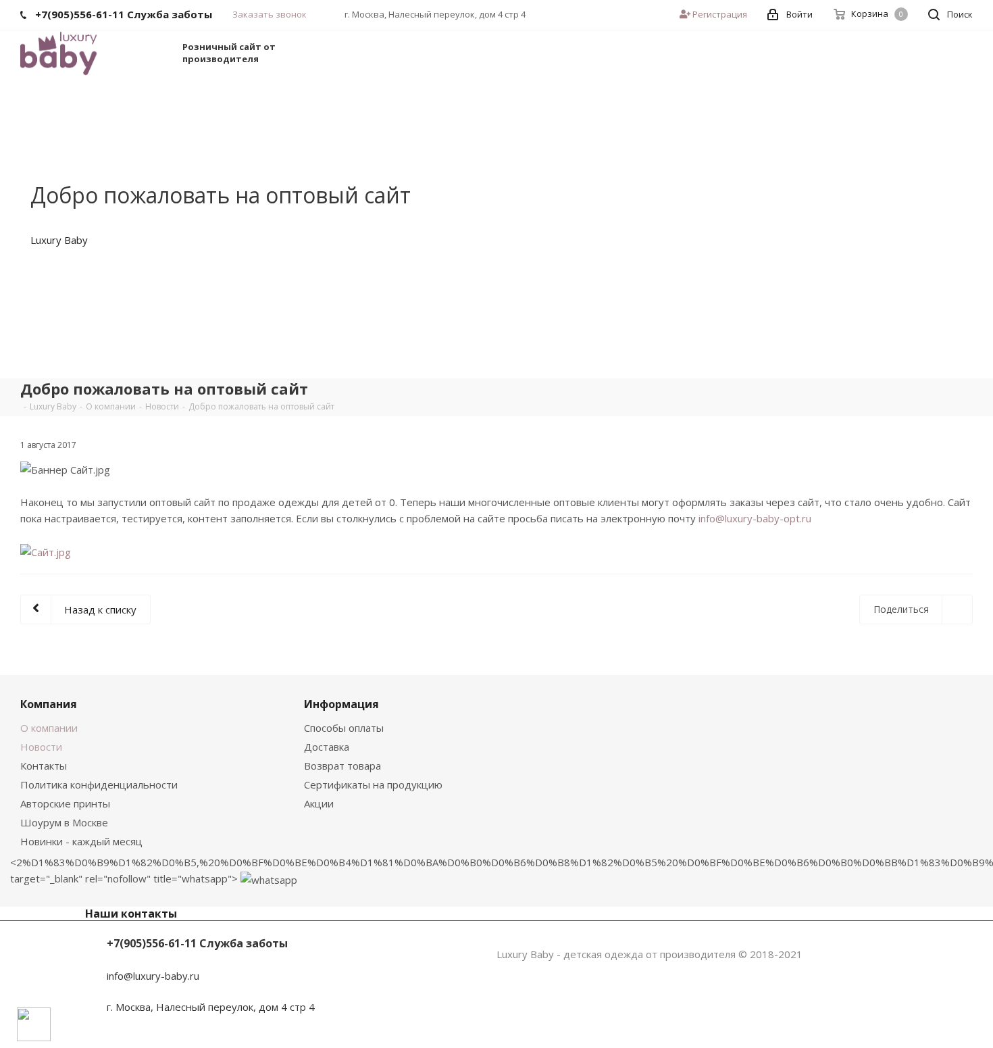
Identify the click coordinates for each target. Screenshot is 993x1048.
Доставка (326, 746)
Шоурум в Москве (64, 822)
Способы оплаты (344, 727)
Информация (341, 704)
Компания (48, 704)
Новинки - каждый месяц (81, 841)
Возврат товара (342, 765)
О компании (49, 727)
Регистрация (718, 14)
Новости (41, 746)
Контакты (43, 765)
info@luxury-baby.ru (153, 975)
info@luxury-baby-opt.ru (754, 518)
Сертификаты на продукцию (373, 784)
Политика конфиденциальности (99, 784)
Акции (319, 803)
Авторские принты (65, 803)
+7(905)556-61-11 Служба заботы (197, 943)
